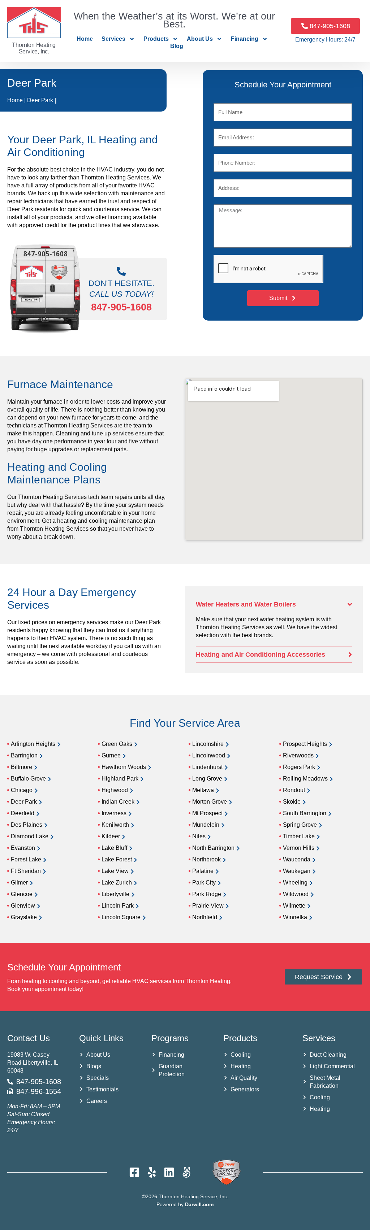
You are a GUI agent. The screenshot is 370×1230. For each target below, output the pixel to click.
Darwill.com (199, 1204)
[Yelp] (151, 1172)
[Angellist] (186, 1172)
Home (85, 39)
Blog (176, 46)
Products (156, 39)
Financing (244, 39)
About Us (200, 39)
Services (113, 39)
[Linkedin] (169, 1172)
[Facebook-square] (134, 1172)
